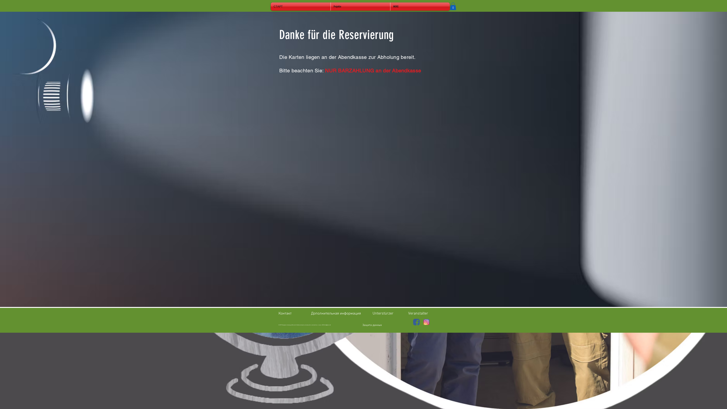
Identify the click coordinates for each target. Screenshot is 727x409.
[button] (453, 6)
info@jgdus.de (327, 325)
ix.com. (294, 325)
